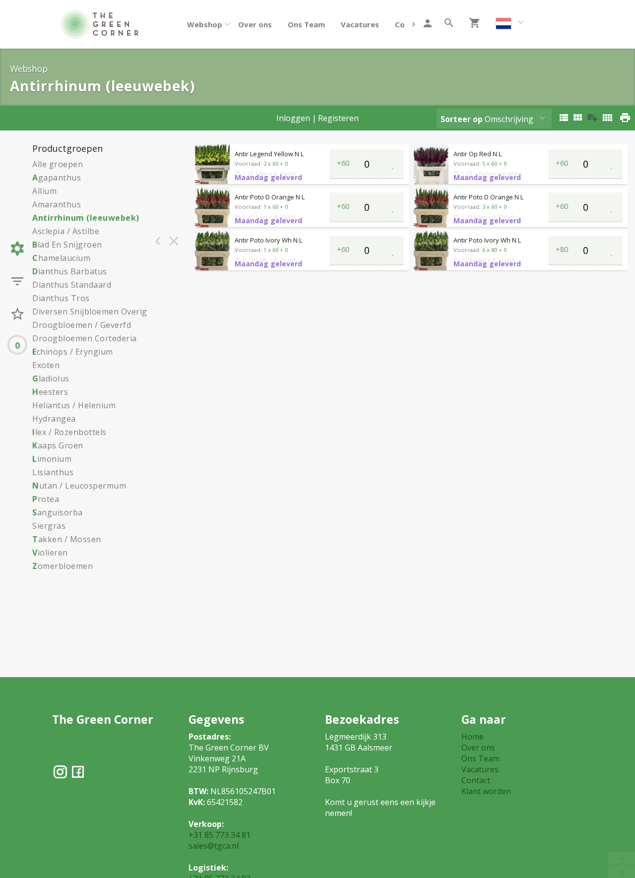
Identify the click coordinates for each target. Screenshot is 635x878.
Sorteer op (462, 119)
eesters (50, 391)
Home (472, 736)
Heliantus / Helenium (74, 405)
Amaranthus (56, 204)
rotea (45, 499)
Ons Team (306, 24)
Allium (44, 191)
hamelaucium (61, 257)
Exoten (46, 365)
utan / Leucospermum (79, 485)
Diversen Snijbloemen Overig (89, 311)
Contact (475, 780)
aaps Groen (57, 445)
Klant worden (486, 791)
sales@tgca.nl (214, 845)
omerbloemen (62, 566)
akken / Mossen (66, 539)
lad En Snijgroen (67, 244)
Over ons (255, 24)
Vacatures (360, 24)
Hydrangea (54, 418)
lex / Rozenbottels (69, 432)
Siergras (48, 525)
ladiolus (50, 378)
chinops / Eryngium (72, 351)
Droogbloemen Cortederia (84, 338)
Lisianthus (52, 472)
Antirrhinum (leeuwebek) (85, 217)
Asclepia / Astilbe (65, 231)
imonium (51, 458)
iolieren (50, 552)
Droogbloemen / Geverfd (81, 324)
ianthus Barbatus (69, 271)
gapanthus (56, 177)
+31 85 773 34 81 (220, 834)
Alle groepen (57, 164)
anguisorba (57, 512)
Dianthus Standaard (71, 284)
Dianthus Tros (61, 298)
